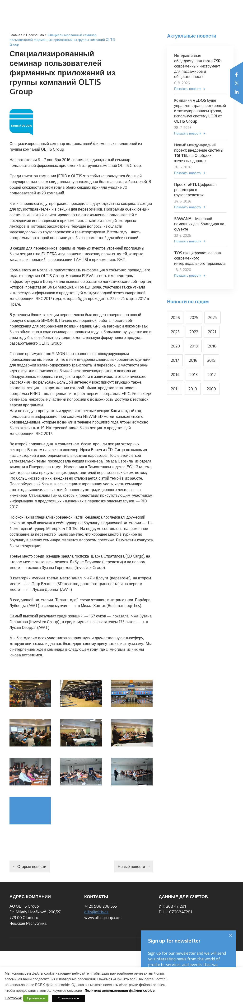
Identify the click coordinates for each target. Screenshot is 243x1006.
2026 (175, 317)
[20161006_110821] (132, 732)
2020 (175, 346)
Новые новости (131, 866)
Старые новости (31, 866)
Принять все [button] (36, 998)
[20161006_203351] (30, 693)
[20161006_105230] (30, 771)
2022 (193, 331)
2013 (193, 374)
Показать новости (187, 89)
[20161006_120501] (81, 732)
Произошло (35, 35)
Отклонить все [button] (68, 998)
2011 (175, 388)
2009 (211, 388)
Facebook (236, 74)
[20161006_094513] (30, 810)
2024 (212, 317)
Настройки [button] (13, 998)
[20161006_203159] (81, 693)
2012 (211, 374)
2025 (194, 317)
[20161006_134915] (132, 771)
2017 (175, 360)
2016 (193, 360)
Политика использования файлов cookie (120, 990)
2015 (211, 360)
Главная (15, 35)
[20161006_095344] (30, 732)
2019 (194, 346)
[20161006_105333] (81, 771)
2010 (192, 388)
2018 (212, 346)
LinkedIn (236, 91)
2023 (175, 331)
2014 (175, 374)
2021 (212, 331)
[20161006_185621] (132, 693)
